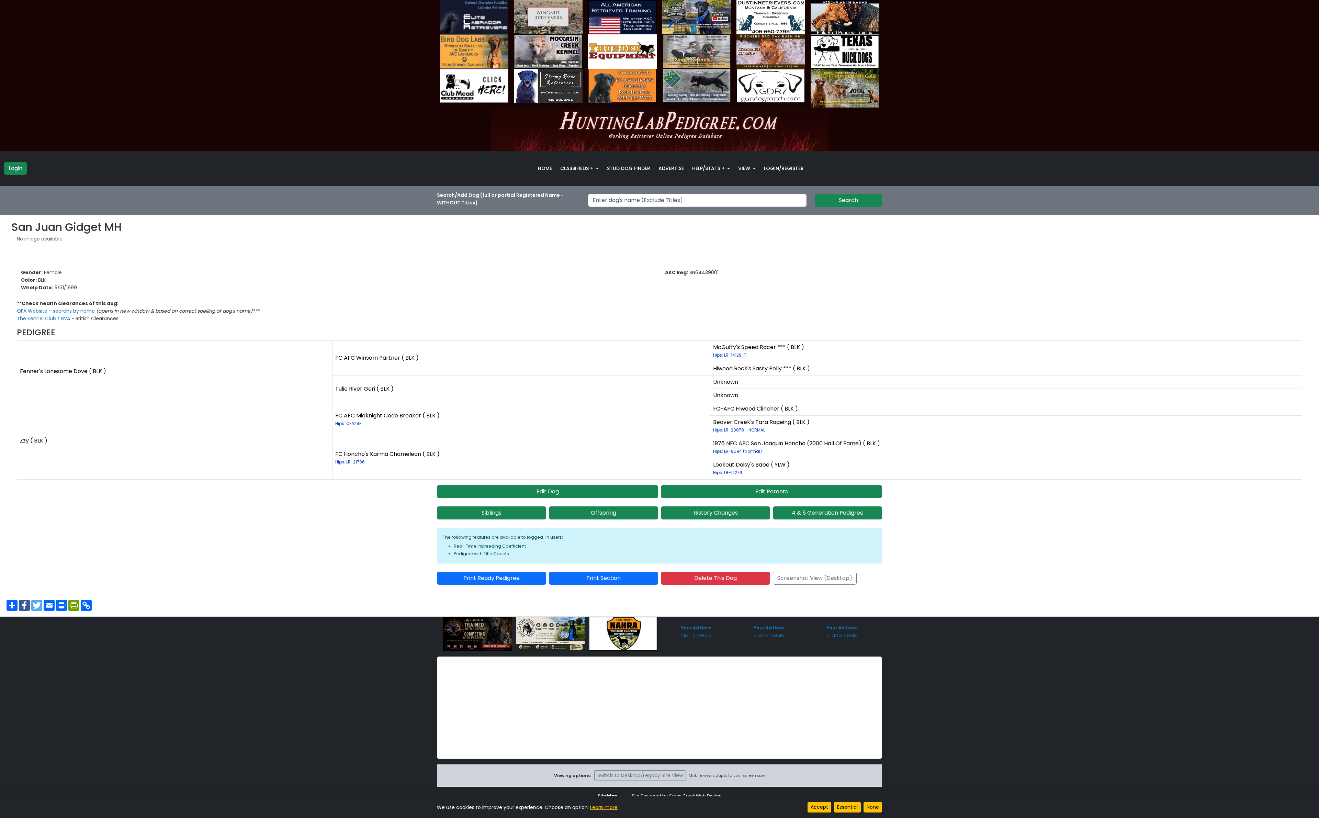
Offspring (603, 513)
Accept (819, 807)
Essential (847, 807)
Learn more (604, 807)
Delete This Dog (715, 578)
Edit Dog (548, 491)
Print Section (603, 578)
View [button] (745, 168)
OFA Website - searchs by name (56, 310)
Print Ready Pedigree (491, 578)
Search (848, 200)
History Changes (716, 513)
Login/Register (784, 168)
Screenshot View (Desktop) (814, 578)
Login (15, 168)
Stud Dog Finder (628, 168)
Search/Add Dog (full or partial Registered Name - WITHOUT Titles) (500, 199)
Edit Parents (771, 491)
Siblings (491, 513)
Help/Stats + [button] (709, 168)
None (873, 807)
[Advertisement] (659, 708)
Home (545, 168)
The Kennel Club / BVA (44, 318)
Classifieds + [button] (577, 168)
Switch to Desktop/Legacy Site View (640, 775)
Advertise (671, 168)
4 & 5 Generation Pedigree (828, 513)
